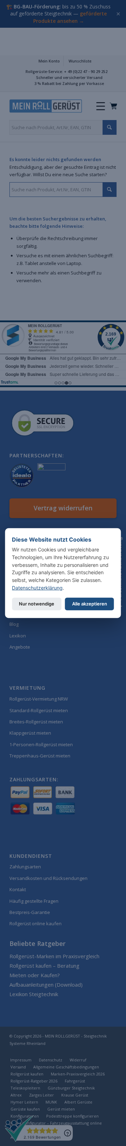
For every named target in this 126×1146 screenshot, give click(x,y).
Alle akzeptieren (89, 604)
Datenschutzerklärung (37, 587)
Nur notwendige (36, 604)
